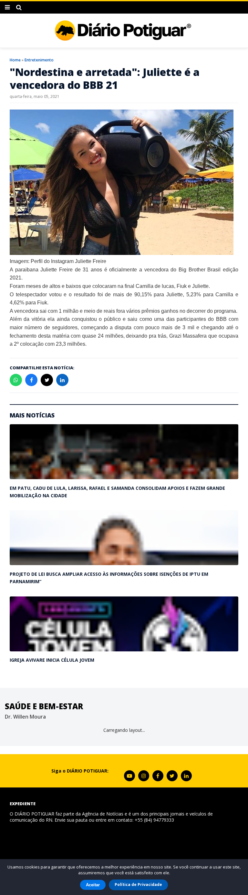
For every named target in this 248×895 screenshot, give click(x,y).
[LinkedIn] (186, 775)
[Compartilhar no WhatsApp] (16, 380)
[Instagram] (143, 775)
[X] (172, 775)
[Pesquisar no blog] (19, 7)
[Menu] (7, 7)
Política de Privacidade (138, 884)
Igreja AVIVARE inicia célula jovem (52, 660)
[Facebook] (157, 775)
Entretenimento (39, 60)
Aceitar (93, 884)
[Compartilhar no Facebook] (31, 380)
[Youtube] (129, 775)
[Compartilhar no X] (47, 380)
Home (15, 60)
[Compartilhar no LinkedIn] (62, 380)
